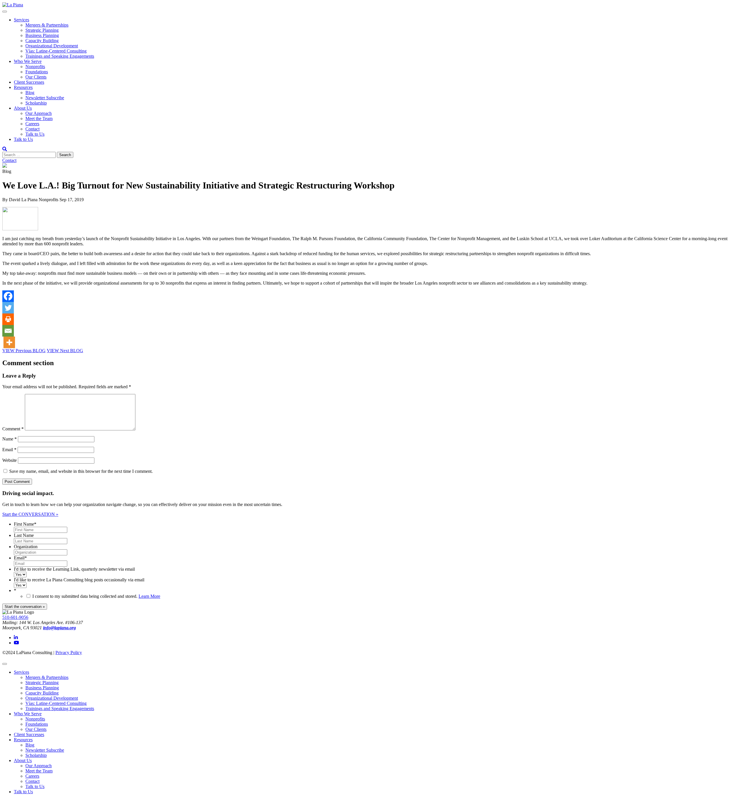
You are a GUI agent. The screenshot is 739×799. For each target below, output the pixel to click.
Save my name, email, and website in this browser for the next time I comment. (81, 471)
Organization (26, 546)
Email (9, 449)
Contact (32, 128)
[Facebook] (8, 296)
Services (21, 19)
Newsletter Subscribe (44, 97)
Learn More (149, 596)
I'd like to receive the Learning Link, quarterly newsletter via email (74, 569)
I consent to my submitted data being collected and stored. (96, 596)
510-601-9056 (15, 617)
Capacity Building (42, 40)
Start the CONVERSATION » (30, 514)
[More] (9, 342)
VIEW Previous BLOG (24, 350)
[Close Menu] (4, 664)
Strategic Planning (42, 30)
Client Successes (29, 82)
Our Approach (38, 113)
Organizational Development (51, 45)
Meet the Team (39, 118)
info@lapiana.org (59, 627)
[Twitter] (8, 307)
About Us (23, 108)
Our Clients (35, 76)
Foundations (36, 71)
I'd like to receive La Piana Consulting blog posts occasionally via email (79, 579)
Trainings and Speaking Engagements (59, 56)
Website (9, 460)
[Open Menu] (4, 11)
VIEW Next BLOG (65, 350)
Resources (23, 87)
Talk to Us (34, 134)
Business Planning (42, 35)
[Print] (8, 319)
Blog (29, 92)
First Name (25, 524)
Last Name (24, 535)
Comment (13, 428)
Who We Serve (28, 61)
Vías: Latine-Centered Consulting (56, 50)
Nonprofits (35, 66)
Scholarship (36, 102)
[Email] (8, 331)
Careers (32, 123)
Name (9, 438)
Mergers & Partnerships (46, 25)
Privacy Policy (68, 652)
